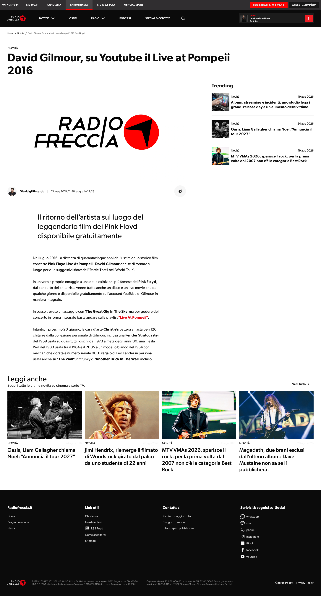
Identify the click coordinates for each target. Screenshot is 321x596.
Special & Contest (157, 18)
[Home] (16, 18)
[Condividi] (180, 191)
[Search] (183, 18)
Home (10, 33)
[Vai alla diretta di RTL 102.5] (309, 18)
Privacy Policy (305, 582)
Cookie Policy (284, 582)
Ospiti (73, 18)
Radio (95, 18)
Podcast (125, 18)
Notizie (44, 18)
